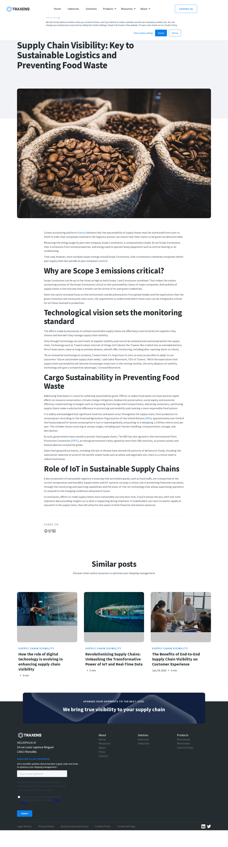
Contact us (186, 8)
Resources (104, 743)
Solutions (143, 739)
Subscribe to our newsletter (33, 758)
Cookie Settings (126, 826)
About (102, 747)
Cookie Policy (102, 826)
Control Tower (185, 747)
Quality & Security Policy (74, 826)
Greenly (81, 232)
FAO (148, 418)
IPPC (75, 440)
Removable (183, 743)
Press (102, 751)
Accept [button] (161, 32)
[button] (109, 8)
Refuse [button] (175, 32)
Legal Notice (24, 826)
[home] (18, 8)
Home (102, 739)
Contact (103, 756)
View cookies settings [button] (143, 32)
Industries (143, 743)
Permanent (183, 739)
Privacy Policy (46, 826)
